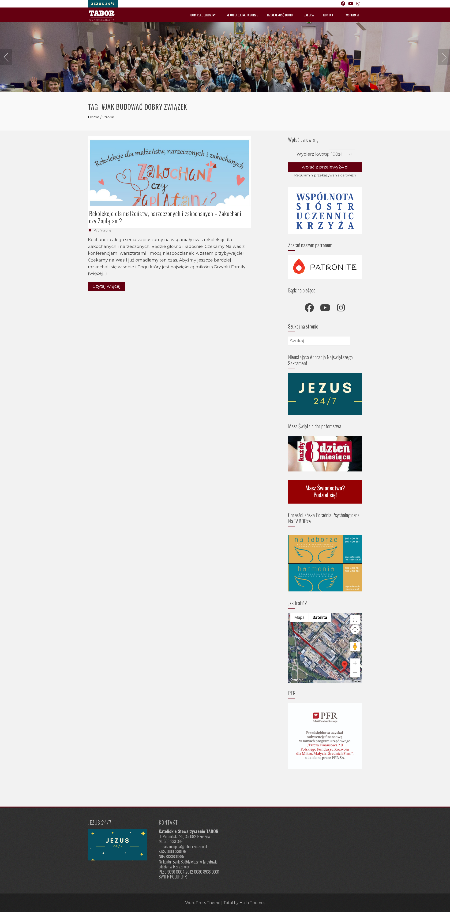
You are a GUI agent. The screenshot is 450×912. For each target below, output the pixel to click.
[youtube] (325, 307)
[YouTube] (351, 3)
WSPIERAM (352, 14)
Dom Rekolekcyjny (203, 14)
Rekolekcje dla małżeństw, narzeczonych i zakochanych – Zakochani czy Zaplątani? (165, 217)
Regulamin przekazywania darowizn (325, 175)
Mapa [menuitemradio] (299, 617)
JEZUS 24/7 (103, 4)
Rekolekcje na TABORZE (242, 14)
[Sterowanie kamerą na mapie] (355, 629)
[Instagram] (358, 3)
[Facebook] (343, 3)
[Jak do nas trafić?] (119, 844)
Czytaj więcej (106, 286)
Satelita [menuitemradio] (319, 617)
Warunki (356, 681)
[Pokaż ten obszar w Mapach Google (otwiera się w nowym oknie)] (297, 680)
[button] (344, 665)
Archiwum (102, 230)
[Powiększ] (355, 663)
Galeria (309, 14)
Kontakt (329, 14)
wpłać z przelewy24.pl (325, 167)
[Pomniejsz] (355, 672)
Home (93, 117)
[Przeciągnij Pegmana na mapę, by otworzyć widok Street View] (355, 646)
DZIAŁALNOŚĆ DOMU (280, 14)
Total (228, 903)
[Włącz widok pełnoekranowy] (355, 619)
